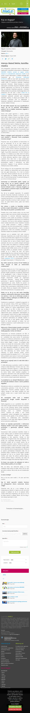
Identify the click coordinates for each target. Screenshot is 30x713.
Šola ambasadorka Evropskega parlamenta (17, 601)
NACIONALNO (4, 670)
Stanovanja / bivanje (5, 649)
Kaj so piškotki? (15, 704)
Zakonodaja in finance (20, 653)
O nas (5, 3)
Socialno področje (5, 660)
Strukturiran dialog (20, 649)
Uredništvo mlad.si (11, 49)
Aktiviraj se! (24, 11)
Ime (3, 523)
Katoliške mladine (6, 72)
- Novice (3, 672)
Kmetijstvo (3, 658)
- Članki (2, 674)
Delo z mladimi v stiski (13, 596)
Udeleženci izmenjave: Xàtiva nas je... (16, 592)
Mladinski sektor (4, 665)
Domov (16, 26)
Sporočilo (4, 538)
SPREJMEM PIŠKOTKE (15, 706)
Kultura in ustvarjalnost (6, 653)
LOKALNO (3, 679)
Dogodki (13, 3)
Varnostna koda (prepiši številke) (10, 531)
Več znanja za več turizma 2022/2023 (16, 587)
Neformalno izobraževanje (21, 658)
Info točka (18, 660)
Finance (2, 654)
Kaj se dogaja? (24, 13)
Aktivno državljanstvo (20, 648)
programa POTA (9, 258)
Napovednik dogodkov (6, 688)
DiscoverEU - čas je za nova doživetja (16, 582)
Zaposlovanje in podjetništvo (7, 648)
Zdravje (2, 651)
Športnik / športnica (5, 661)
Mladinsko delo (19, 654)
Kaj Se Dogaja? (23, 26)
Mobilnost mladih (19, 656)
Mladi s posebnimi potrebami (7, 663)
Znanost (3, 656)
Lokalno (7, 562)
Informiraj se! (24, 9)
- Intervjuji (3, 676)
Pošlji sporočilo (15, 552)
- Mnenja (3, 677)
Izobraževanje (4, 646)
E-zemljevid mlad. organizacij (22, 646)
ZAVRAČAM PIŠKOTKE (15, 709)
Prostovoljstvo (19, 651)
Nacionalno (10, 51)
